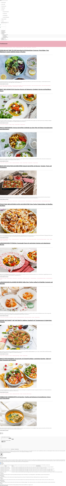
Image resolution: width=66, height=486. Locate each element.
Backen (5, 278)
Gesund (14, 47)
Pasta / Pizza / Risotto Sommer (36, 85)
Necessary (2, 463)
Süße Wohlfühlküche (33, 278)
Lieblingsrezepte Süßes (26, 278)
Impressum (12, 449)
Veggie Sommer (15, 86)
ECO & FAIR (3, 4)
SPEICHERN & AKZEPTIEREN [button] (4, 485)
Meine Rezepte (4, 2)
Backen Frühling (9, 278)
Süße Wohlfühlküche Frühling (41, 278)
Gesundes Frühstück (6, 11)
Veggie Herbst (34, 47)
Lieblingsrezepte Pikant (19, 47)
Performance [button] (2, 475)
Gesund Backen (5, 15)
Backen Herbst (15, 278)
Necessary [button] (1, 462)
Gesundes (3, 9)
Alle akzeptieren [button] (8, 452)
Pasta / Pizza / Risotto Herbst (26, 85)
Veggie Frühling (29, 47)
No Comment (6, 161)
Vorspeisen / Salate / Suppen (27, 393)
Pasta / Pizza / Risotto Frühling (16, 85)
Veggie (25, 47)
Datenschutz (17, 449)
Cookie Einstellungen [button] (3, 452)
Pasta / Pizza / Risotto (8, 85)
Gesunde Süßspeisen (6, 17)
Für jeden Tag (5, 13)
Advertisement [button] (2, 480)
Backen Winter (20, 278)
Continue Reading (2, 161)
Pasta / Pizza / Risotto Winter (46, 85)
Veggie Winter (21, 86)
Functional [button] (1, 472)
